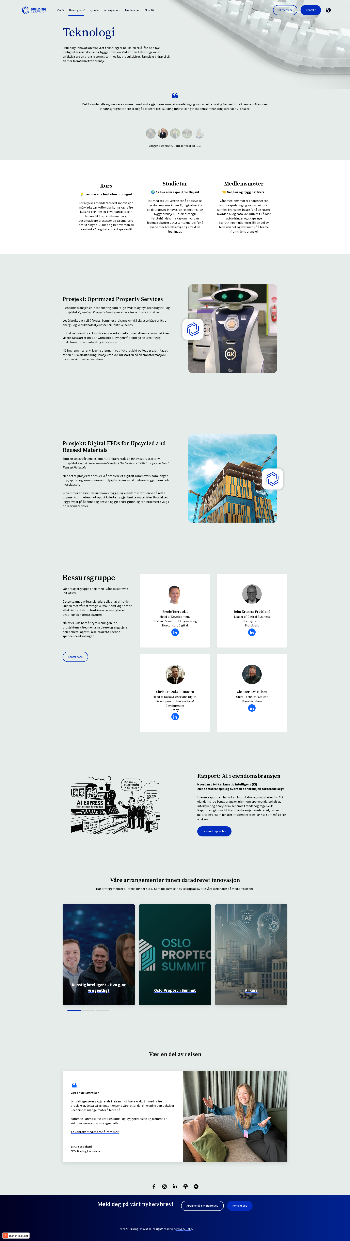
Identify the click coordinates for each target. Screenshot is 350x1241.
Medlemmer (132, 10)
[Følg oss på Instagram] (164, 1187)
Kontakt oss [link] (75, 657)
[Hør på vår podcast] (185, 1187)
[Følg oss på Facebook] (154, 1187)
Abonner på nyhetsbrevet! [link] (202, 1205)
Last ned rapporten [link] (214, 831)
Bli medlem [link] (285, 10)
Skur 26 (149, 10)
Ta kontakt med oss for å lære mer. (95, 1132)
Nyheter (94, 10)
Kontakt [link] (311, 10)
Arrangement (112, 10)
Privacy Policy (184, 1229)
